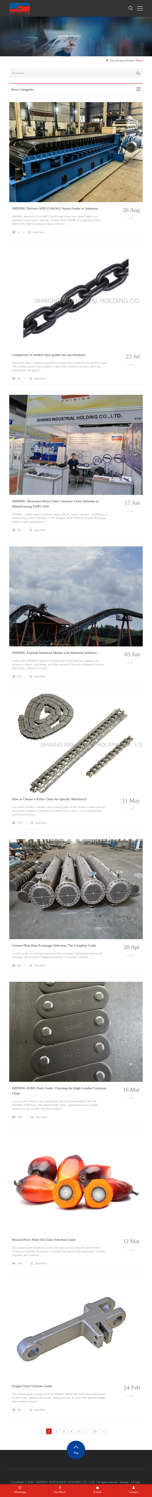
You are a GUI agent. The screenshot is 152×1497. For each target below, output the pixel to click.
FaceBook (60, 1492)
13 (94, 1431)
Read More (38, 232)
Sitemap (124, 1482)
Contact (133, 1492)
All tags (135, 1482)
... (86, 1431)
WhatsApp (20, 1492)
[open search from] (130, 7)
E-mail (97, 1492)
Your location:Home (121, 60)
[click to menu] (140, 8)
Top (76, 1453)
